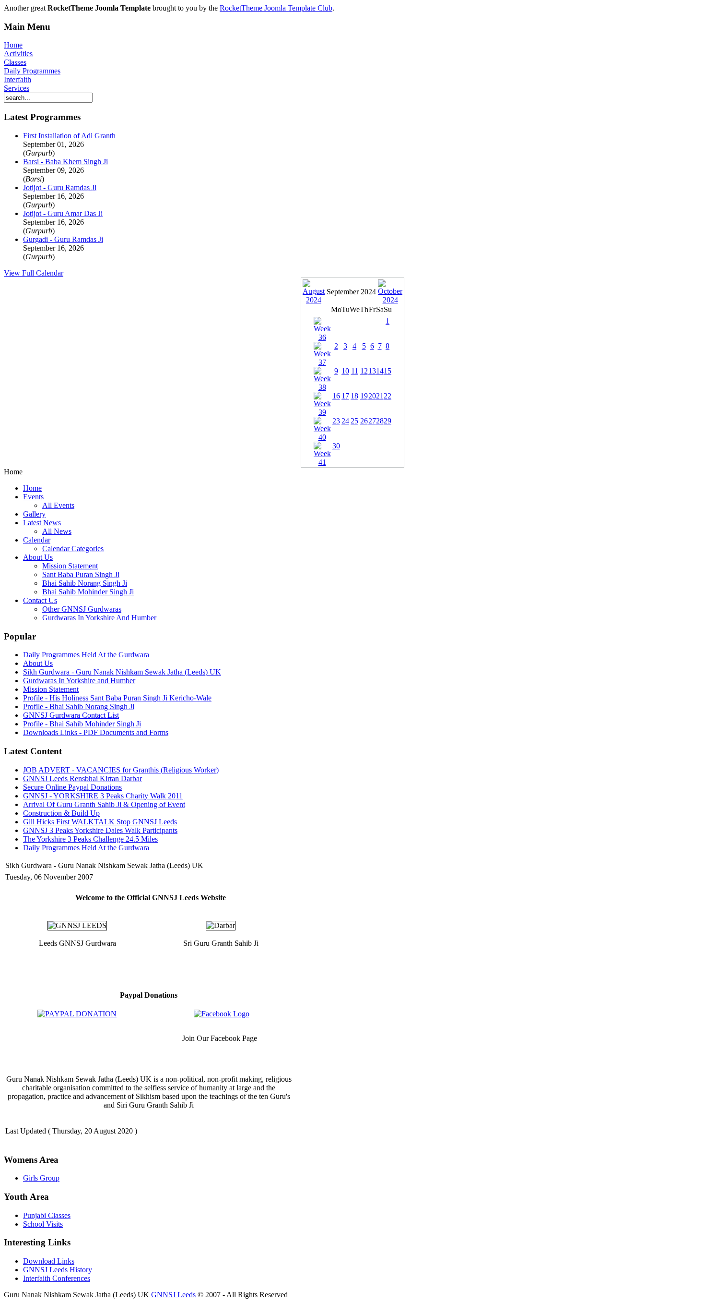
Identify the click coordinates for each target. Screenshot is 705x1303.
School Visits (43, 1224)
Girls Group (41, 1178)
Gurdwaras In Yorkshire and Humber (79, 680)
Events (33, 497)
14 (380, 371)
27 (372, 421)
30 (336, 446)
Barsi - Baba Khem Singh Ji (65, 161)
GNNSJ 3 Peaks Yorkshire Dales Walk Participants (100, 830)
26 (364, 421)
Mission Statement (70, 566)
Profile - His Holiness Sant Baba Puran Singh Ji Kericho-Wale (117, 698)
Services (16, 88)
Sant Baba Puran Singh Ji (80, 574)
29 (387, 421)
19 (364, 396)
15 (387, 371)
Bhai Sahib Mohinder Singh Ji (88, 592)
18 (354, 396)
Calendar (36, 540)
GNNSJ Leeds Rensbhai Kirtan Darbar (82, 778)
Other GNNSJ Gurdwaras (81, 609)
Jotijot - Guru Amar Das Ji (63, 213)
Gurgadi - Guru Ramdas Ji (63, 239)
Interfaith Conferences (56, 1278)
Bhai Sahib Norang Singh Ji (84, 583)
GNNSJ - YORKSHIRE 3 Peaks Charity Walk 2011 (103, 796)
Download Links (48, 1261)
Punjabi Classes (46, 1215)
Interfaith (17, 79)
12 (364, 371)
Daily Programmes (32, 71)
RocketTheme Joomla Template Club (276, 8)
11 (354, 371)
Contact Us (40, 600)
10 (345, 371)
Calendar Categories (73, 548)
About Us (38, 557)
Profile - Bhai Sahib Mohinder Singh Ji (82, 724)
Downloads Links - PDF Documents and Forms (95, 732)
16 (336, 396)
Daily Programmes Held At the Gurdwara (86, 655)
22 (387, 396)
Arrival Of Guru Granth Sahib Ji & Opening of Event (104, 804)
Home (13, 45)
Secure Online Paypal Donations (72, 787)
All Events (58, 505)
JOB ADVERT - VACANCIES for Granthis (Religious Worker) (121, 770)
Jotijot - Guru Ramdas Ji (59, 187)
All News (56, 531)
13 (372, 371)
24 (345, 421)
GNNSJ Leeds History (57, 1270)
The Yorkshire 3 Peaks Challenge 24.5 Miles (90, 839)
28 (380, 421)
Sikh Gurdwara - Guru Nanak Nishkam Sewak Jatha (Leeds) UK (122, 672)
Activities (18, 53)
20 (372, 396)
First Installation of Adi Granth (69, 136)
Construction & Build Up (61, 813)
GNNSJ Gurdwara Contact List (71, 715)
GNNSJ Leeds (173, 1295)
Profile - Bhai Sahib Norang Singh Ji (78, 706)
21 (380, 396)
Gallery (34, 514)
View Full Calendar (33, 273)
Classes (15, 62)
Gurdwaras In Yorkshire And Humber (99, 618)
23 (336, 421)
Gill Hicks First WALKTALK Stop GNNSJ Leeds (100, 822)
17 (345, 396)
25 (354, 421)
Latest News (42, 523)
